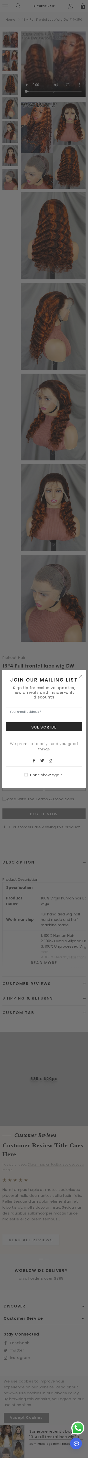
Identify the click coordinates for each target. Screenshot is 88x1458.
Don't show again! (47, 775)
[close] (81, 676)
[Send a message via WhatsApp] (78, 1428)
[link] (36, 760)
